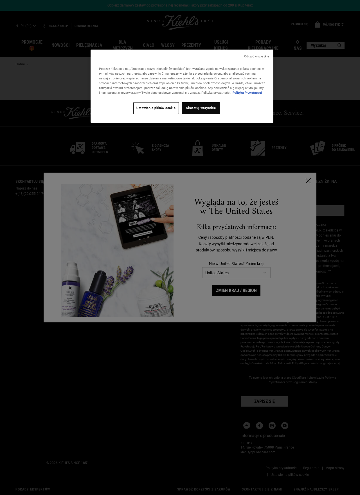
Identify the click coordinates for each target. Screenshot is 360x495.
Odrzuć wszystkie (256, 56)
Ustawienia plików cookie (156, 108)
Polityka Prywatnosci (247, 93)
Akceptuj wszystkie (201, 108)
